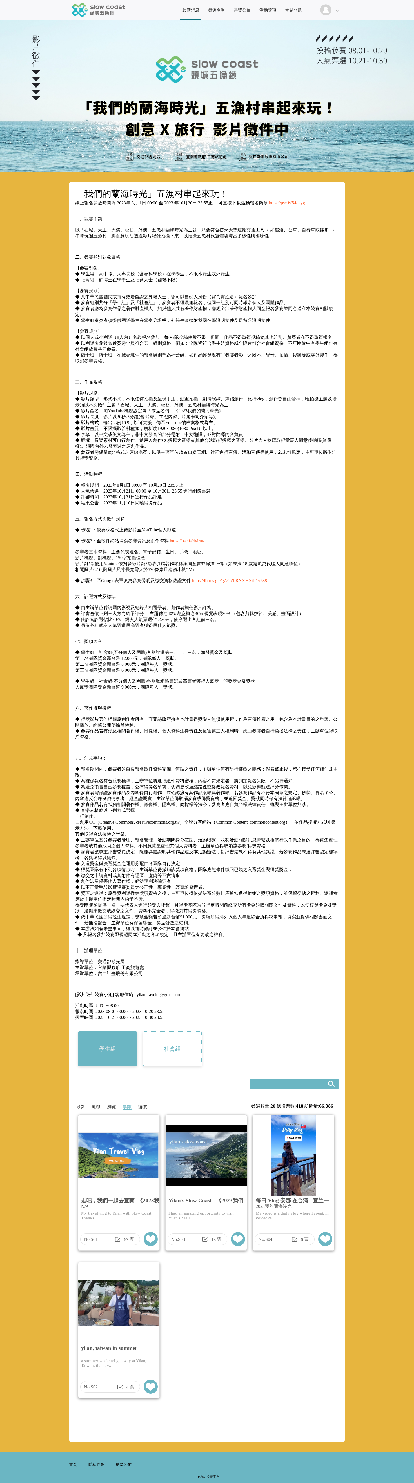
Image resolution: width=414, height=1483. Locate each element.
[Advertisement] (207, 1422)
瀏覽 (111, 1106)
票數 (127, 1106)
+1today (199, 1477)
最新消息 (190, 10)
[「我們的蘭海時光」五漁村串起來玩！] (98, 18)
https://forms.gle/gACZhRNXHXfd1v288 (229, 580)
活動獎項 (267, 10)
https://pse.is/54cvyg (287, 203)
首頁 (73, 1464)
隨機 (96, 1106)
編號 (142, 1106)
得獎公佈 (242, 10)
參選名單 (216, 10)
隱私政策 (96, 1464)
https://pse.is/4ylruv (187, 540)
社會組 (172, 1049)
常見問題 (293, 10)
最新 (80, 1106)
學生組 (107, 1049)
